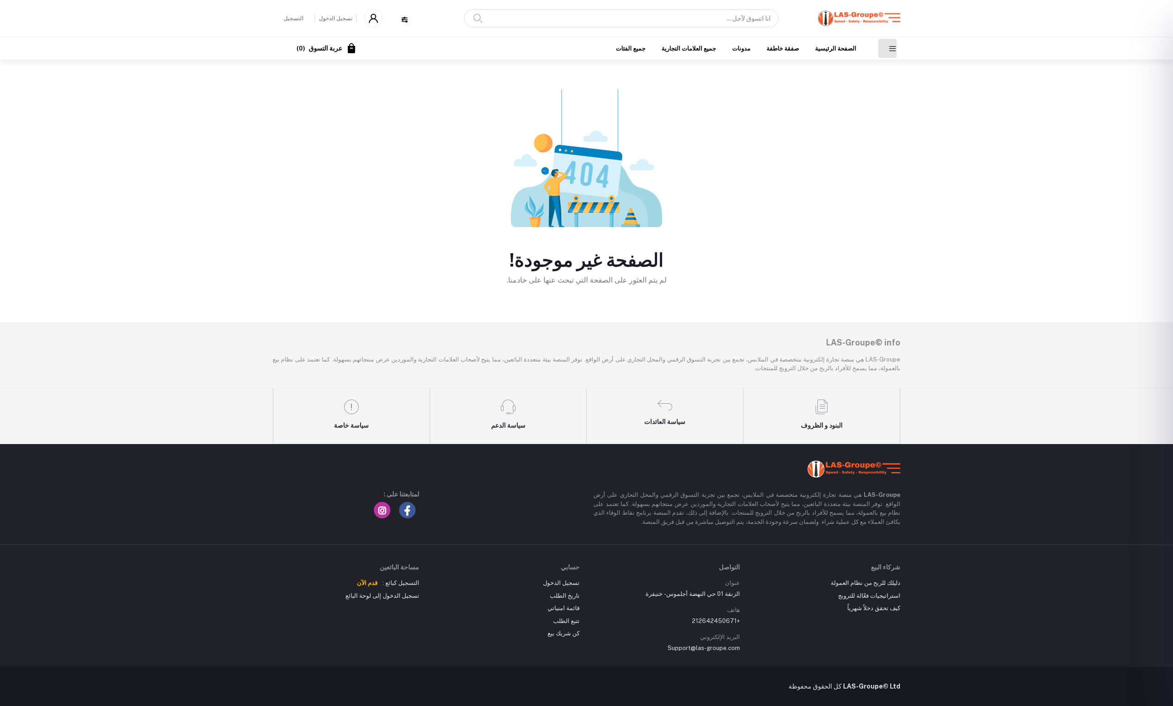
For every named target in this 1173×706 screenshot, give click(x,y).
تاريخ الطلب (565, 595)
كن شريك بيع (564, 633)
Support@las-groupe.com (704, 648)
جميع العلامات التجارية (689, 48)
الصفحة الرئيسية (835, 48)
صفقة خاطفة (783, 48)
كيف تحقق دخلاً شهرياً (873, 608)
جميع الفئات (631, 48)
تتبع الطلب (566, 620)
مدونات (741, 48)
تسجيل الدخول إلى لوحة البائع (382, 595)
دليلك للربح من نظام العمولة (865, 582)
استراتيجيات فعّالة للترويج (869, 595)
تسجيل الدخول (335, 18)
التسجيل (293, 18)
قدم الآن (367, 582)
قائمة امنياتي (564, 608)
